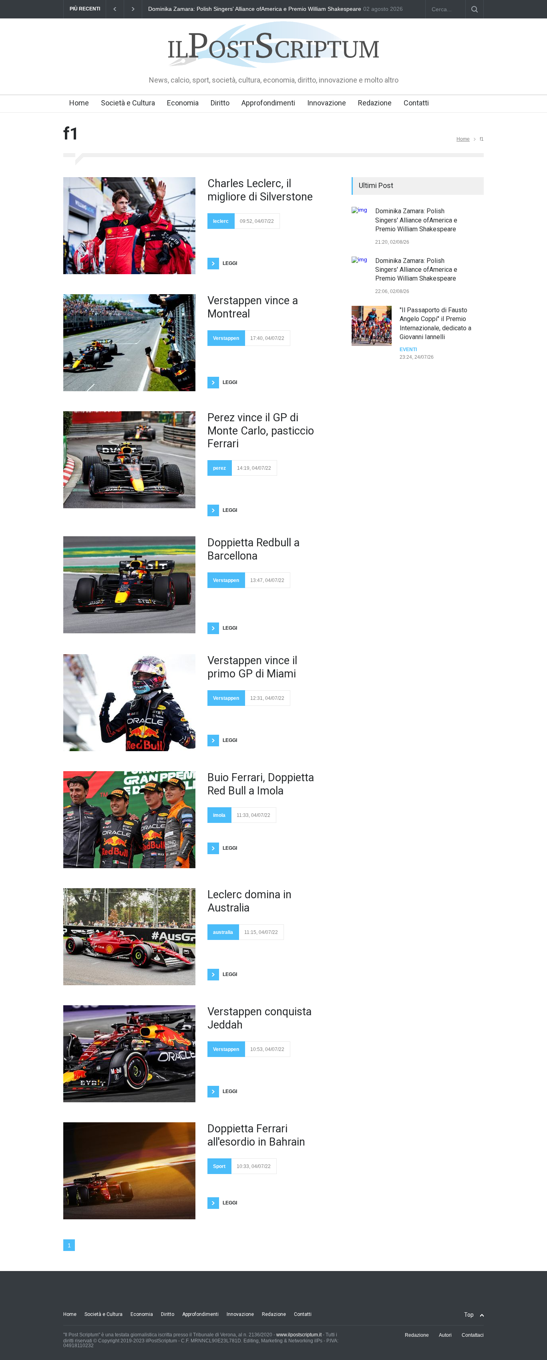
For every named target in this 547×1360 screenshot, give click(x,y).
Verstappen (226, 338)
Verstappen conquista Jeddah (259, 1018)
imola (219, 815)
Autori (445, 1335)
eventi (408, 349)
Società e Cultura (128, 103)
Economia (183, 103)
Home (79, 103)
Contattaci (473, 1335)
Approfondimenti (268, 103)
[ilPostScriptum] (273, 56)
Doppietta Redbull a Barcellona (253, 549)
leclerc (221, 221)
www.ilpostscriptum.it (299, 1335)
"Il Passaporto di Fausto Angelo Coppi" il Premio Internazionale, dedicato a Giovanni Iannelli (264, 9)
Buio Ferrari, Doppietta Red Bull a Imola (260, 784)
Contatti (416, 103)
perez (219, 468)
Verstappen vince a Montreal (252, 307)
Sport (219, 1166)
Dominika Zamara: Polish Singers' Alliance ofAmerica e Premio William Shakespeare (416, 220)
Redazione (375, 103)
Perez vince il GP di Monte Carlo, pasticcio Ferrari (260, 430)
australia (223, 932)
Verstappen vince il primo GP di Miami (252, 667)
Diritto (220, 103)
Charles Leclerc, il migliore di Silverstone (260, 190)
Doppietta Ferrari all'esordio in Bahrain (256, 1135)
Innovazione (326, 103)
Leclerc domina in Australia (249, 901)
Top (469, 1315)
